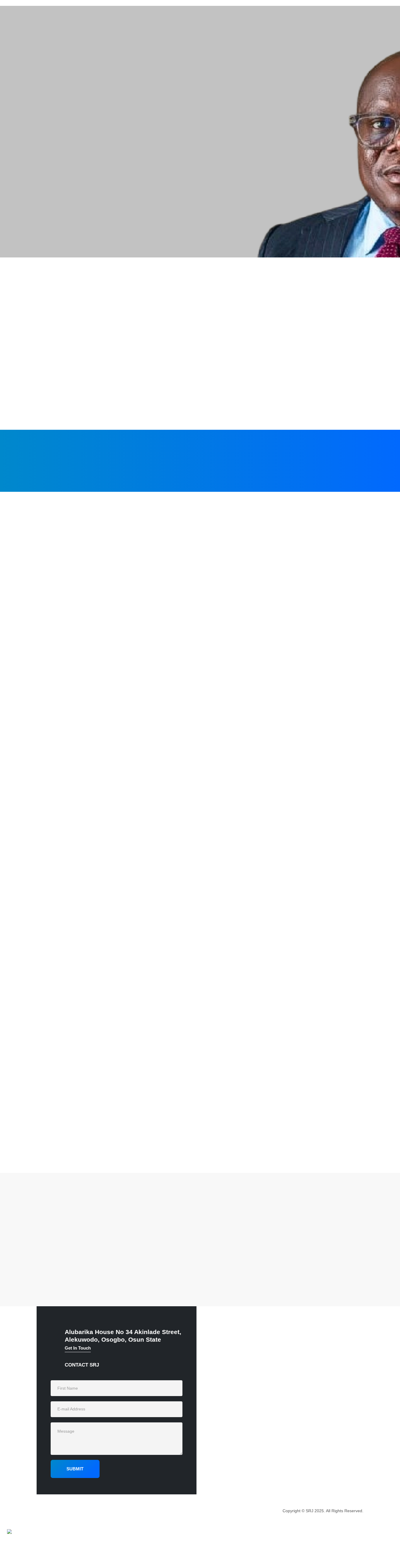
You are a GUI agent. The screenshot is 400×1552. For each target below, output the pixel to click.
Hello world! (61, 1248)
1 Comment (116, 1237)
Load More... (199, 1150)
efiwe (95, 1237)
